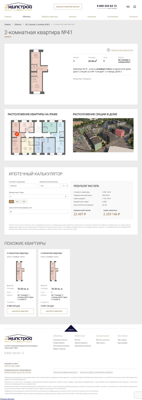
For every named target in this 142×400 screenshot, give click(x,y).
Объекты (26, 16)
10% (23, 201)
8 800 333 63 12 (107, 6)
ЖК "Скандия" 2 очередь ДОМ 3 (37, 24)
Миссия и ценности (102, 340)
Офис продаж (122, 340)
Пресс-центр (100, 343)
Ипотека (72, 16)
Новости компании (81, 343)
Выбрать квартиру (50, 16)
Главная (7, 16)
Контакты (133, 16)
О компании (112, 16)
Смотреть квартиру (20, 311)
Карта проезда (122, 343)
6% (11, 201)
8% (17, 201)
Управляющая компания (83, 346)
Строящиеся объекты (60, 340)
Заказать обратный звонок (68, 7)
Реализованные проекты (61, 346)
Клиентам (92, 16)
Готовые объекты (58, 343)
